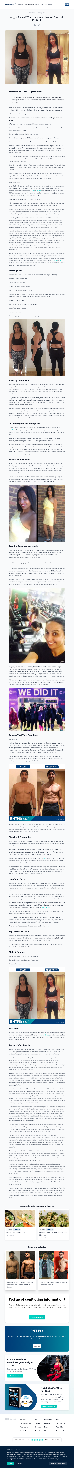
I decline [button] (18, 1463)
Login (67, 4)
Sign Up (37, 1346)
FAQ (57, 1419)
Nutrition (38, 1427)
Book (46, 1427)
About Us (20, 4)
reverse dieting (44, 1035)
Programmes (24, 1427)
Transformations (29, 4)
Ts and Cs (59, 1427)
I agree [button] (10, 1463)
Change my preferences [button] (58, 1463)
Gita (32, 190)
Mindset (37, 1431)
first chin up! (46, 907)
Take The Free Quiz (15, 1376)
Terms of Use (60, 1423)
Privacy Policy (61, 1431)
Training (37, 1423)
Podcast (47, 1423)
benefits (12, 430)
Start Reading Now (48, 1406)
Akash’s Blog (48, 1419)
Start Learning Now (37, 1317)
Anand (39, 190)
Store (46, 1431)
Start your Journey (47, 4)
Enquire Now (24, 1431)
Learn (37, 4)
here (45, 858)
